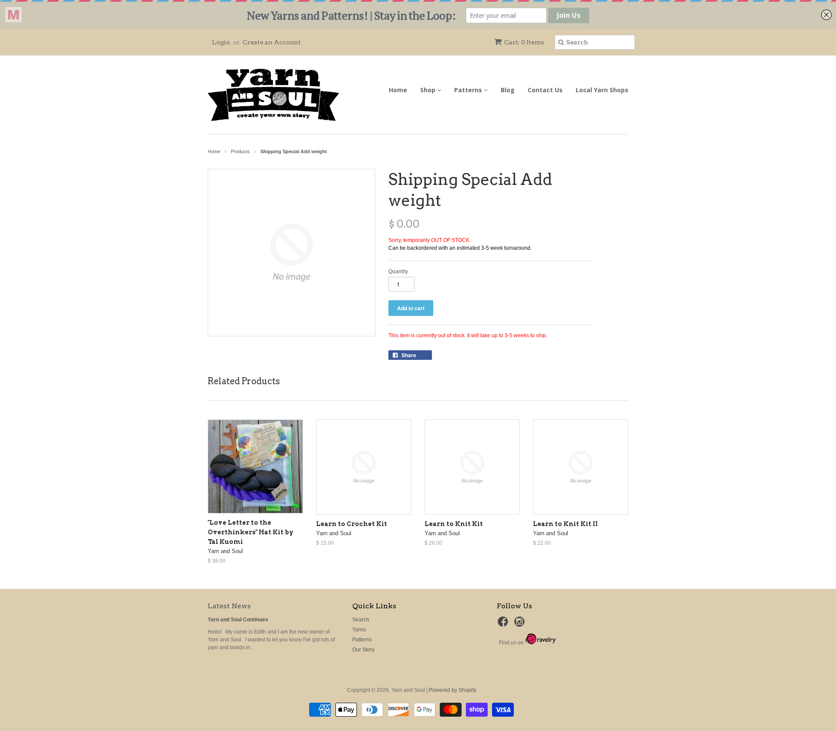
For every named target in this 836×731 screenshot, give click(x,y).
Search (360, 620)
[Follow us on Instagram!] (520, 624)
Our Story (363, 650)
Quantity (398, 271)
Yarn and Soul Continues (238, 620)
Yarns (359, 630)
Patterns (469, 90)
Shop (428, 90)
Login (221, 42)
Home (398, 90)
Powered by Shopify (452, 690)
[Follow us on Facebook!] (504, 624)
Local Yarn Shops (602, 90)
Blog (508, 90)
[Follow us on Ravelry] (540, 643)
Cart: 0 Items (524, 42)
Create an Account (272, 42)
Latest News (229, 606)
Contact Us (545, 90)
